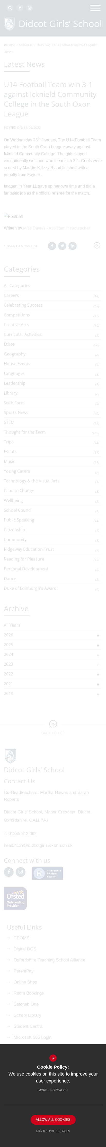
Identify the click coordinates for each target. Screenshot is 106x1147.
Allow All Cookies (53, 1120)
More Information (53, 1090)
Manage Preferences (53, 1131)
